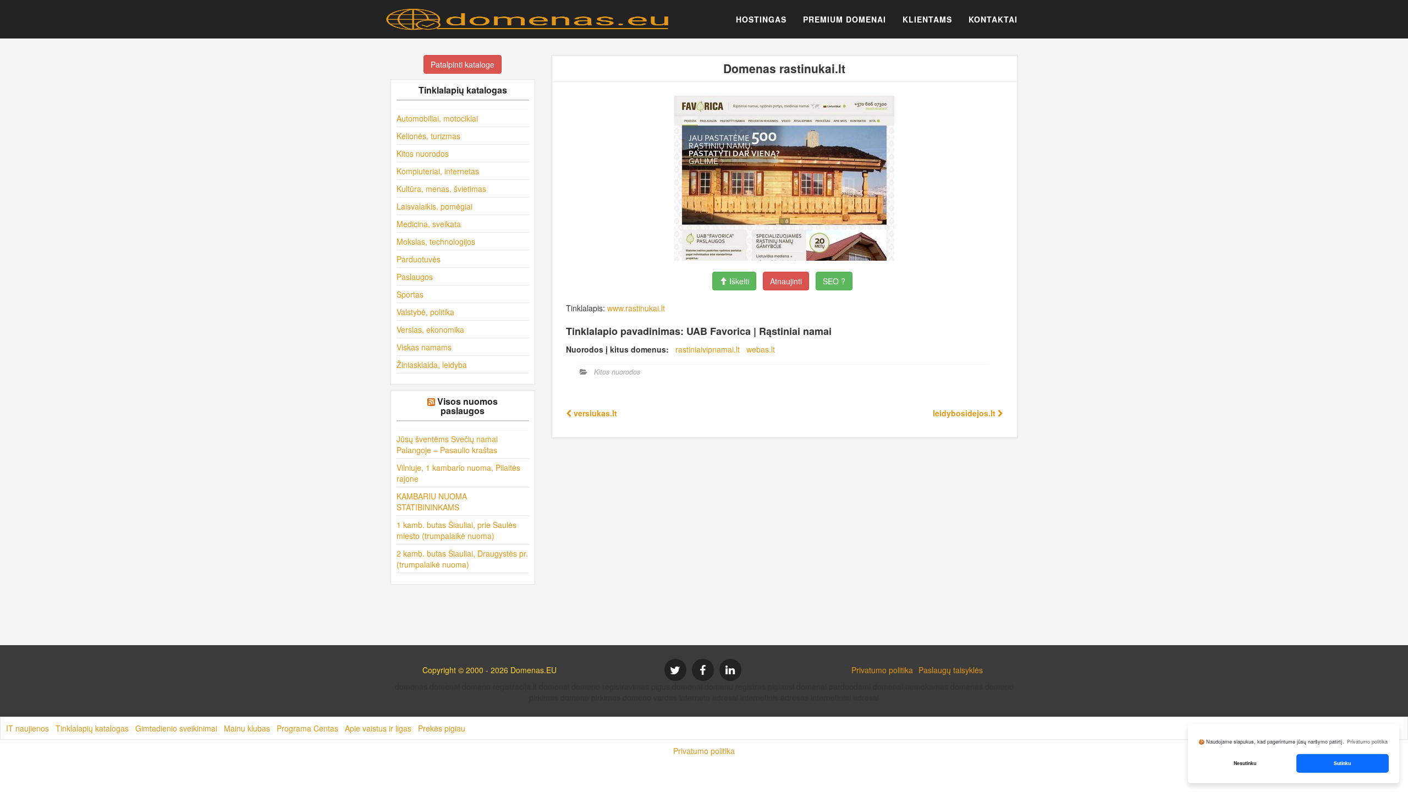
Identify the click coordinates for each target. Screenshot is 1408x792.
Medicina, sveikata (429, 223)
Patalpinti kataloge (462, 64)
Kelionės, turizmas (428, 135)
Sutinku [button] (1342, 763)
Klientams (927, 19)
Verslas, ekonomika (430, 329)
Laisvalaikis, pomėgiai (434, 206)
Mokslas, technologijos (436, 241)
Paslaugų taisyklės (951, 669)
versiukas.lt (594, 413)
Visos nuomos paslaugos (467, 406)
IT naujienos (27, 728)
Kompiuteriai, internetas (438, 171)
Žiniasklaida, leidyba (432, 364)
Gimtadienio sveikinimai (176, 728)
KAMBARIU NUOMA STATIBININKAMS (432, 502)
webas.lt (760, 349)
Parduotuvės (419, 259)
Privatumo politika (882, 669)
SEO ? (834, 281)
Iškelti (738, 281)
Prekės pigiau (441, 728)
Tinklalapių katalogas (92, 728)
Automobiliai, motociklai (437, 118)
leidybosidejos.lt (965, 413)
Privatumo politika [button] (1367, 741)
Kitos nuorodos (423, 153)
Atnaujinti (786, 281)
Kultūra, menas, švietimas (441, 188)
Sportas (410, 294)
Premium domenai (844, 19)
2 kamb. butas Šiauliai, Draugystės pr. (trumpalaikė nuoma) (462, 559)
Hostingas (761, 19)
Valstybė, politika (425, 311)
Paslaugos (415, 276)
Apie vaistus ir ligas (378, 728)
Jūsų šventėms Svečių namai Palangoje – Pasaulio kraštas (447, 444)
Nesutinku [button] (1245, 763)
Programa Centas (307, 728)
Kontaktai (993, 19)
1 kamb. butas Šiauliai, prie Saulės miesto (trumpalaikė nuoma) (456, 530)
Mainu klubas (247, 728)
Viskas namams (424, 347)
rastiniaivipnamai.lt (707, 349)
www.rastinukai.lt (636, 308)
